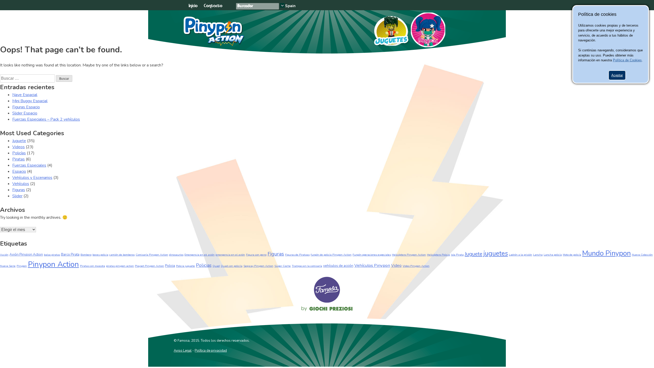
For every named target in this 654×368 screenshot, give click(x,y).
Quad (216, 266)
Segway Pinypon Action (258, 266)
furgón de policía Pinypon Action (331, 255)
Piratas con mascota (92, 266)
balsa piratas (52, 255)
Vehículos (20, 184)
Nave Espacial (24, 95)
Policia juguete (185, 266)
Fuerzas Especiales (29, 165)
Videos (18, 147)
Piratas (18, 159)
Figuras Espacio (26, 107)
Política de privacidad (211, 350)
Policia (170, 265)
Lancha (538, 255)
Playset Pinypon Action (149, 266)
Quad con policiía (231, 266)
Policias (204, 265)
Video (396, 265)
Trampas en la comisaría (307, 266)
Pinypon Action (214, 31)
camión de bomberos (122, 255)
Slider (17, 196)
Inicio (193, 6)
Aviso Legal (183, 350)
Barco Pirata (70, 254)
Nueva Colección (642, 255)
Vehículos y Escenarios (32, 177)
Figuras (18, 190)
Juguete (19, 141)
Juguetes (389, 29)
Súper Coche (282, 266)
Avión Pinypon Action (26, 254)
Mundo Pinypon (606, 253)
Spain (290, 5)
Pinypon (428, 30)
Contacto (213, 6)
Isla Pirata (457, 255)
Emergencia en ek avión (199, 255)
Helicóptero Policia (438, 255)
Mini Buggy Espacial (30, 101)
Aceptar (617, 75)
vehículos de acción (338, 265)
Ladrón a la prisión (520, 255)
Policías (19, 153)
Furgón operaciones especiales (372, 255)
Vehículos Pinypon (372, 265)
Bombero (85, 255)
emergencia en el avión (230, 255)
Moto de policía (572, 255)
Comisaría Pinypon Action (152, 255)
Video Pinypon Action (416, 266)
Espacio (19, 171)
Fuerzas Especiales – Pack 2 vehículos (46, 119)
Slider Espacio (24, 113)
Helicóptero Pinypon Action (409, 255)
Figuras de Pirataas (297, 255)
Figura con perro (256, 255)
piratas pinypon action (120, 266)
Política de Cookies (627, 60)
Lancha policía (553, 255)
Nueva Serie (8, 266)
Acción (4, 255)
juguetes (495, 253)
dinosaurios (176, 255)
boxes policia (100, 255)
